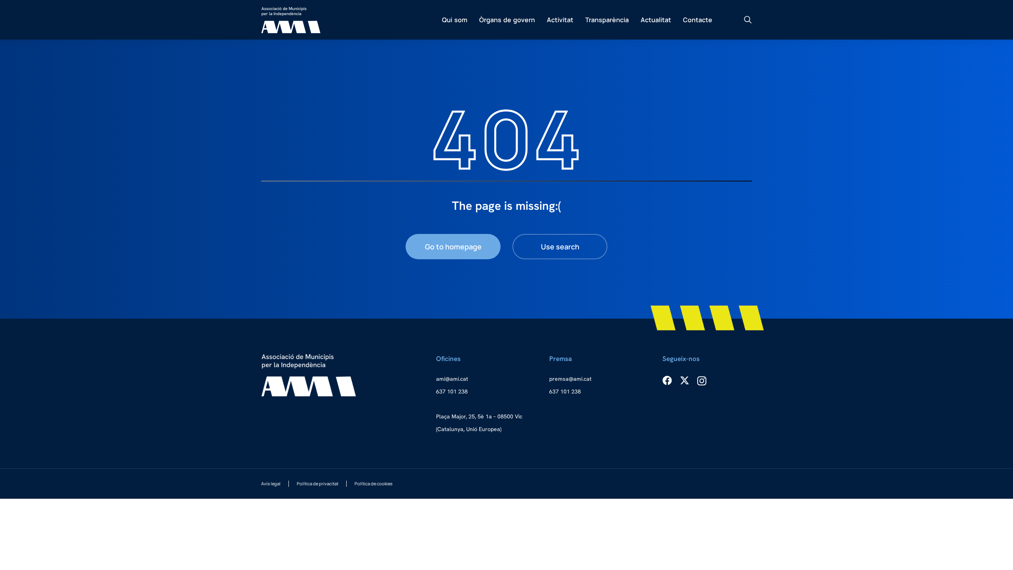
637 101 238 (452, 391)
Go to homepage (453, 246)
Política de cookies (374, 483)
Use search (560, 246)
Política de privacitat (317, 483)
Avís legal (271, 483)
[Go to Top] (993, 550)
